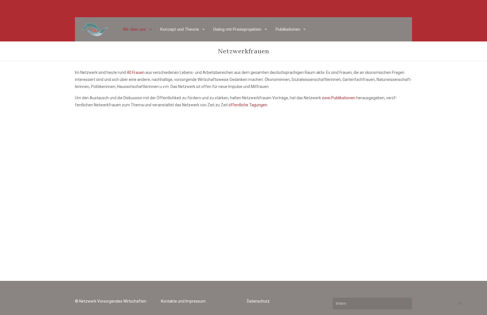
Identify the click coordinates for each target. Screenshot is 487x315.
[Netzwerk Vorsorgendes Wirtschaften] (95, 29)
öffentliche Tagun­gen (248, 105)
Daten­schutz (258, 301)
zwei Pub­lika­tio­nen (338, 98)
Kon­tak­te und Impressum (183, 301)
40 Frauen (136, 72)
